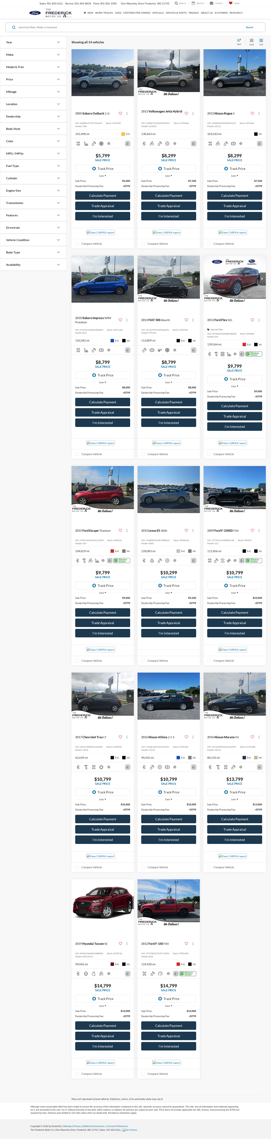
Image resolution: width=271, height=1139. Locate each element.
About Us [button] (207, 12)
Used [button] (118, 12)
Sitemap (67, 1126)
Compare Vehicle (91, 243)
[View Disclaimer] (109, 143)
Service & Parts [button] (176, 12)
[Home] (85, 13)
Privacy (76, 1126)
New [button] (90, 12)
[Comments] (127, 143)
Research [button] (236, 12)
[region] (102, 183)
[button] (130, 72)
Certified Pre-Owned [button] (136, 12)
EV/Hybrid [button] (221, 12)
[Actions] (127, 113)
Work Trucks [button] (104, 12)
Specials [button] (158, 12)
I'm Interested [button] (103, 216)
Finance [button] (194, 12)
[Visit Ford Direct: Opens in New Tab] (130, 1130)
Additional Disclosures (93, 1126)
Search (249, 27)
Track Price (105, 169)
